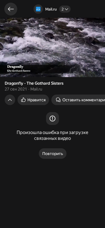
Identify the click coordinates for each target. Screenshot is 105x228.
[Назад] (10, 9)
